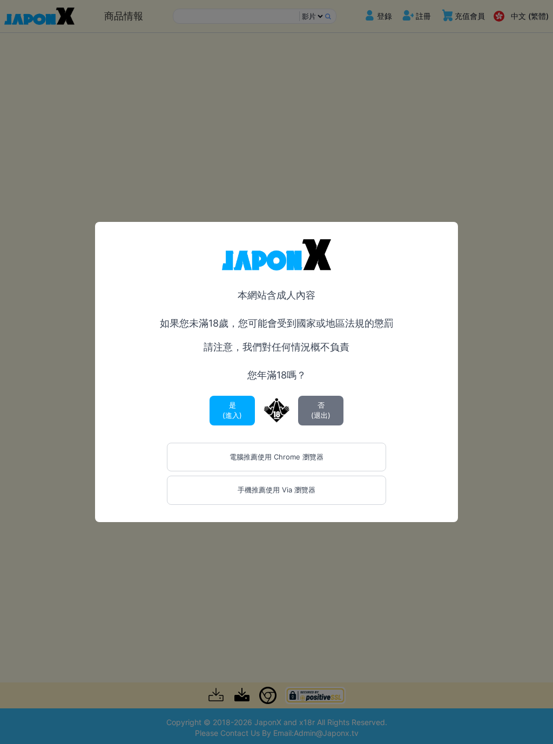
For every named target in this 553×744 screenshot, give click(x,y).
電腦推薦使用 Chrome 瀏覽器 (276, 456)
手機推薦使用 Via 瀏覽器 (276, 489)
